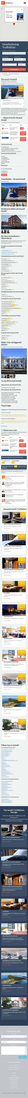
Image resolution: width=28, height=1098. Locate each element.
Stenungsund (5, 794)
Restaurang (5, 756)
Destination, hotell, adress (9, 51)
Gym (4, 759)
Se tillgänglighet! (14, 69)
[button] (14, 24)
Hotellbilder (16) (11, 98)
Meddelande (14, 1045)
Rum (3, 62)
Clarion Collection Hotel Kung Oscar (14, 569)
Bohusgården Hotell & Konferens (13, 685)
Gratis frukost (6, 753)
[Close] (21, 9)
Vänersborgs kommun (16, 151)
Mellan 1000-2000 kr (7, 802)
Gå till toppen (4, 426)
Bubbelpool (5, 770)
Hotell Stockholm (14, 1087)
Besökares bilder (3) (19, 98)
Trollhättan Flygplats (6, 253)
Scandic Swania (8, 638)
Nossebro (5, 793)
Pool (3, 762)
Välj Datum (4, 174)
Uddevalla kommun (7, 784)
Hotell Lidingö (14, 1081)
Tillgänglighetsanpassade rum (9, 760)
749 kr (21, 20)
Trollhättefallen (5, 250)
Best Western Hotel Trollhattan (12, 546)
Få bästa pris (21, 84)
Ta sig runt (14, 84)
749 (21, 128)
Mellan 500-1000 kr (7, 800)
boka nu (21, 90)
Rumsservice (5, 765)
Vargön (4, 791)
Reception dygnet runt (8, 773)
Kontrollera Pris (23, 133)
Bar (3, 757)
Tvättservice (5, 776)
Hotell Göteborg (14, 1085)
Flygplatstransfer (6, 772)
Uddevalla (5, 785)
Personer (20, 62)
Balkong (4, 763)
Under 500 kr (5, 799)
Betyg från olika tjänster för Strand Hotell (12, 457)
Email (14, 1039)
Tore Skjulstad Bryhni (6, 228)
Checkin (9, 84)
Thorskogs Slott (8, 616)
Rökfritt (4, 775)
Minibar (4, 769)
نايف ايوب (3, 373)
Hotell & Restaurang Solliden (12, 731)
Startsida (14, 1075)
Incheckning (5, 57)
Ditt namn (14, 1034)
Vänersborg (8, 151)
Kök (3, 767)
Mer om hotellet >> (7, 528)
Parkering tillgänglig (7, 751)
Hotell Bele (7, 593)
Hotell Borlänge (14, 1083)
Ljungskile (5, 788)
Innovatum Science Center (7, 252)
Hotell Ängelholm (14, 1079)
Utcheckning (17, 57)
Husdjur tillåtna (6, 754)
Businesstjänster (6, 766)
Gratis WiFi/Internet (7, 750)
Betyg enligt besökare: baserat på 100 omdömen (14, 467)
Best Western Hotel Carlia (11, 662)
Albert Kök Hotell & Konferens (12, 524)
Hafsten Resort (8, 707)
